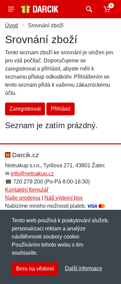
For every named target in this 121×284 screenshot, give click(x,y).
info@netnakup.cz (32, 173)
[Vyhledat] (88, 9)
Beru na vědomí (35, 269)
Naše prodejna (22, 198)
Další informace (83, 268)
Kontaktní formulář (26, 190)
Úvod (11, 25)
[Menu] (11, 9)
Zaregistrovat (25, 109)
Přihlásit (60, 109)
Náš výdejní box (63, 198)
